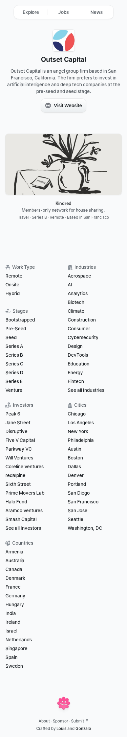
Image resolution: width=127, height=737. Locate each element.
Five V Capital (20, 440)
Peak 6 (12, 414)
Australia (14, 560)
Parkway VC (18, 449)
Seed (11, 337)
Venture (13, 390)
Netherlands (18, 639)
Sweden (14, 666)
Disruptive (16, 431)
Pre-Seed (15, 328)
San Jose (77, 510)
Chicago (77, 414)
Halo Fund (16, 501)
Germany (15, 595)
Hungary (14, 604)
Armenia (14, 551)
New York (78, 431)
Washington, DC (85, 528)
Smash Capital (21, 519)
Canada (13, 569)
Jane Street (17, 422)
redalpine (15, 475)
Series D (14, 372)
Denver (76, 475)
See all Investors (23, 528)
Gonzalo (83, 728)
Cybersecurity (83, 337)
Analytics (78, 293)
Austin (74, 449)
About (44, 721)
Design (75, 346)
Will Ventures (19, 457)
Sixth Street (18, 484)
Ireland (12, 622)
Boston (75, 457)
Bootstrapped (20, 320)
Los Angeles (81, 422)
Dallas (74, 466)
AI (70, 284)
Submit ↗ (80, 721)
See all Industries (86, 390)
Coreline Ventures (24, 466)
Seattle (75, 519)
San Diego (79, 493)
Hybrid (12, 293)
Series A (14, 346)
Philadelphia (81, 440)
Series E (14, 381)
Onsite (12, 284)
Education (78, 363)
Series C (14, 363)
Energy (75, 372)
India (10, 613)
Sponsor (60, 721)
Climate (76, 311)
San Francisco (83, 501)
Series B (14, 355)
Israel (11, 631)
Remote (13, 276)
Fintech (76, 381)
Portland (77, 484)
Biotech (76, 302)
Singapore (16, 648)
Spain (11, 657)
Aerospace (79, 276)
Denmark (15, 578)
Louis (61, 728)
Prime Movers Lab (24, 493)
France (13, 587)
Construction (82, 320)
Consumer (79, 328)
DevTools (78, 355)
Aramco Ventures (24, 510)
